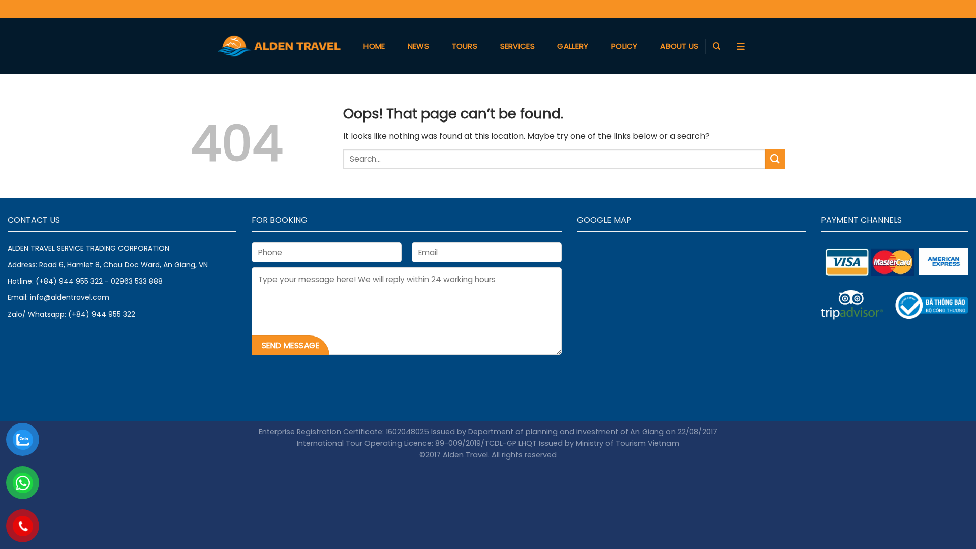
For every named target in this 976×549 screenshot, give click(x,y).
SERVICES (517, 46)
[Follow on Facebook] (719, 9)
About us (679, 46)
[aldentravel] (279, 46)
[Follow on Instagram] (735, 9)
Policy (624, 46)
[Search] (716, 46)
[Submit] (775, 159)
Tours (465, 46)
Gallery (572, 46)
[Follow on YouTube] (752, 9)
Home (374, 46)
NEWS (418, 46)
